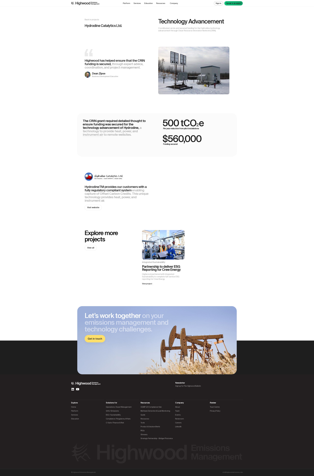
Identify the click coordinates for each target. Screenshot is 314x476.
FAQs (143, 430)
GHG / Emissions (112, 411)
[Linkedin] (72, 389)
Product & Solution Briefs (150, 427)
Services (137, 3)
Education (148, 3)
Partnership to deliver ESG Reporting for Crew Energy (161, 268)
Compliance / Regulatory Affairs (118, 419)
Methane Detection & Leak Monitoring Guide (155, 413)
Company (174, 3)
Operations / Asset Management (119, 407)
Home (73, 407)
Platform (126, 3)
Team (177, 411)
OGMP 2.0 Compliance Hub (151, 407)
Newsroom (179, 419)
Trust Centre (215, 407)
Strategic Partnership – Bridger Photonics (157, 438)
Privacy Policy (215, 411)
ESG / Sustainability (113, 415)
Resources (160, 3)
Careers (178, 423)
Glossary (144, 434)
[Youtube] (77, 389)
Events (178, 415)
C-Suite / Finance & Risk (115, 423)
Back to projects (92, 19)
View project (148, 284)
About (177, 407)
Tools (143, 423)
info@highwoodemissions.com (232, 472)
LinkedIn (178, 427)
